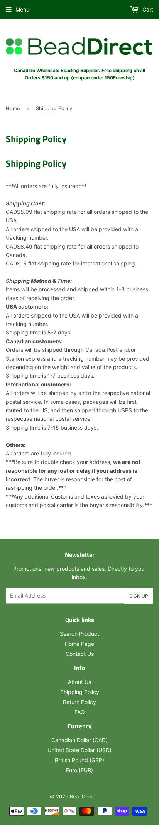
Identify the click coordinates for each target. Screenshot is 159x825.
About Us (79, 682)
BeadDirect (83, 796)
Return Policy (79, 702)
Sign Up (138, 596)
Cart (147, 9)
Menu (22, 9)
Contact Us (80, 653)
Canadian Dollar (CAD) (79, 740)
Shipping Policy (79, 692)
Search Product (79, 633)
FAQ (79, 712)
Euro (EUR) (79, 770)
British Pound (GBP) (79, 760)
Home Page (79, 643)
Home (13, 108)
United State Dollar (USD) (79, 750)
